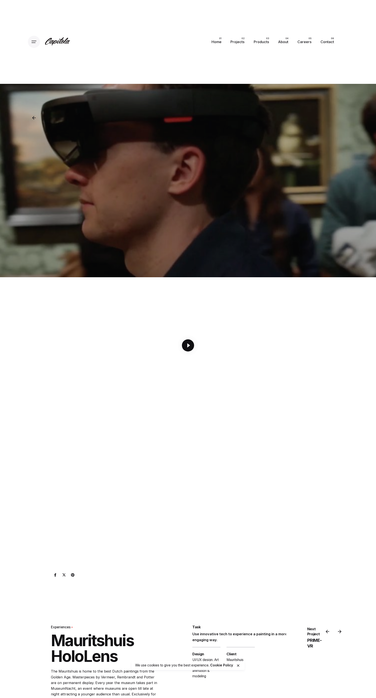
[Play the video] (188, 345)
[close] (238, 665)
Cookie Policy (221, 665)
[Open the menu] (34, 42)
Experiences (60, 627)
